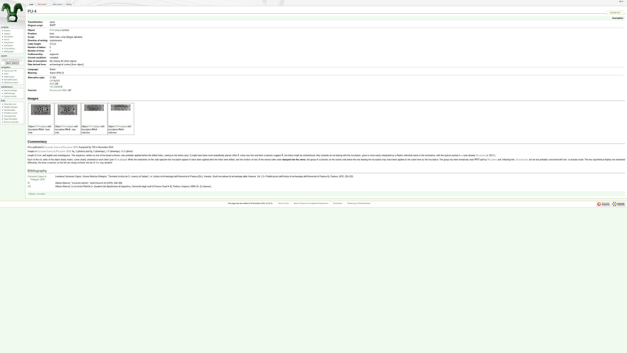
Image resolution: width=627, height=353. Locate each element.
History (69, 4)
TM (51, 87)
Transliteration (35, 22)
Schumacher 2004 (58, 90)
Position (32, 34)
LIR (51, 81)
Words (6, 40)
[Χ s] (55, 25)
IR (51, 77)
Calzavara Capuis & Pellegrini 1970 (61, 147)
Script (31, 37)
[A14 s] (53, 25)
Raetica (7, 31)
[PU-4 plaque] (41, 110)
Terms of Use (283, 203)
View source (57, 4)
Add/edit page (9, 93)
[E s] (50, 25)
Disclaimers (337, 203)
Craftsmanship (35, 54)
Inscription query (10, 80)
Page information (10, 119)
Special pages (9, 110)
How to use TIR (10, 71)
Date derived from (37, 64)
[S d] (51, 25)
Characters (8, 45)
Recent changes (10, 90)
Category (32, 194)
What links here (10, 104)
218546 (56, 87)
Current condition (37, 58)
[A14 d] (476, 160)
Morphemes (9, 42)
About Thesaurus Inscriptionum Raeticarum (311, 203)
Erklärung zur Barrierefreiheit (358, 203)
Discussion (42, 4)
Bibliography (37, 170)
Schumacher (522, 160)
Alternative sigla (36, 77)
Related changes (10, 107)
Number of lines (36, 51)
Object (31, 30)
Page (31, 4)
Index (6, 74)
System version (10, 96)
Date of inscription (37, 61)
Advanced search (11, 83)
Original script (35, 25)
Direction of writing (37, 40)
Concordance (9, 49)
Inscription (617, 18)
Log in (621, 1)
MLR (52, 84)
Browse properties (11, 122)
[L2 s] (96, 163)
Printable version (10, 113)
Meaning (32, 73)
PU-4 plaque (55, 30)
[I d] (478, 160)
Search (4, 56)
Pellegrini (480, 155)
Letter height (34, 44)
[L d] (477, 160)
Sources (32, 90)
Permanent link (10, 116)
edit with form (615, 13)
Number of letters (36, 47)
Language (33, 69)
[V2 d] (282, 155)
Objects (7, 34)
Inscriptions (8, 37)
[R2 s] (52, 25)
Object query (9, 77)
